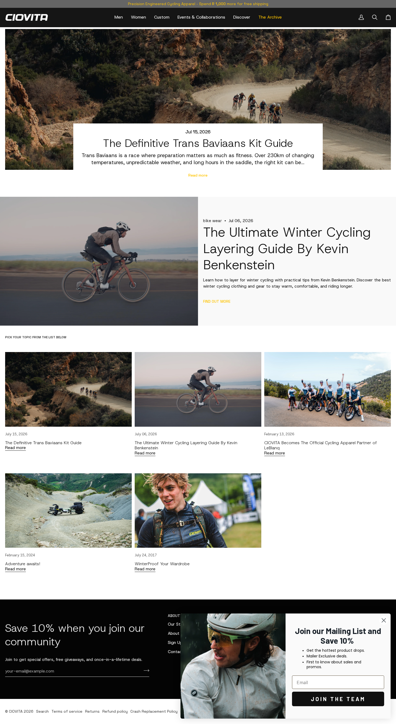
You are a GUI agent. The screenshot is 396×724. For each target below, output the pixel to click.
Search (42, 711)
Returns (92, 711)
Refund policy (115, 711)
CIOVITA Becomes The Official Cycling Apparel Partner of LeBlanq (320, 445)
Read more (197, 175)
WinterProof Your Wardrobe (162, 564)
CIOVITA (16, 711)
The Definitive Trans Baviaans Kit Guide (198, 143)
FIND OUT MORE (216, 301)
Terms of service (66, 711)
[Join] (144, 670)
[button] (118, 17)
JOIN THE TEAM (338, 699)
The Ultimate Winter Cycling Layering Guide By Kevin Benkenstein (186, 445)
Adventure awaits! (22, 564)
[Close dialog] (383, 620)
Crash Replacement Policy (154, 711)
